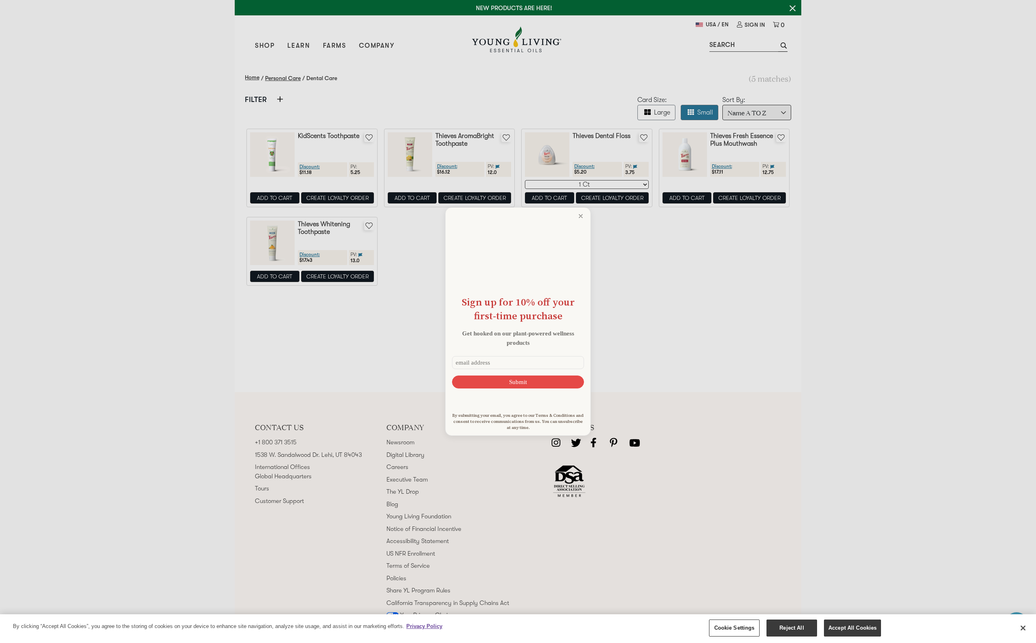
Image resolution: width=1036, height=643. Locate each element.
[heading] (518, 309)
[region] (518, 628)
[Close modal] (580, 216)
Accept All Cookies (852, 628)
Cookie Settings (734, 628)
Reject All (791, 628)
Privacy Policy (424, 626)
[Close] (1023, 628)
